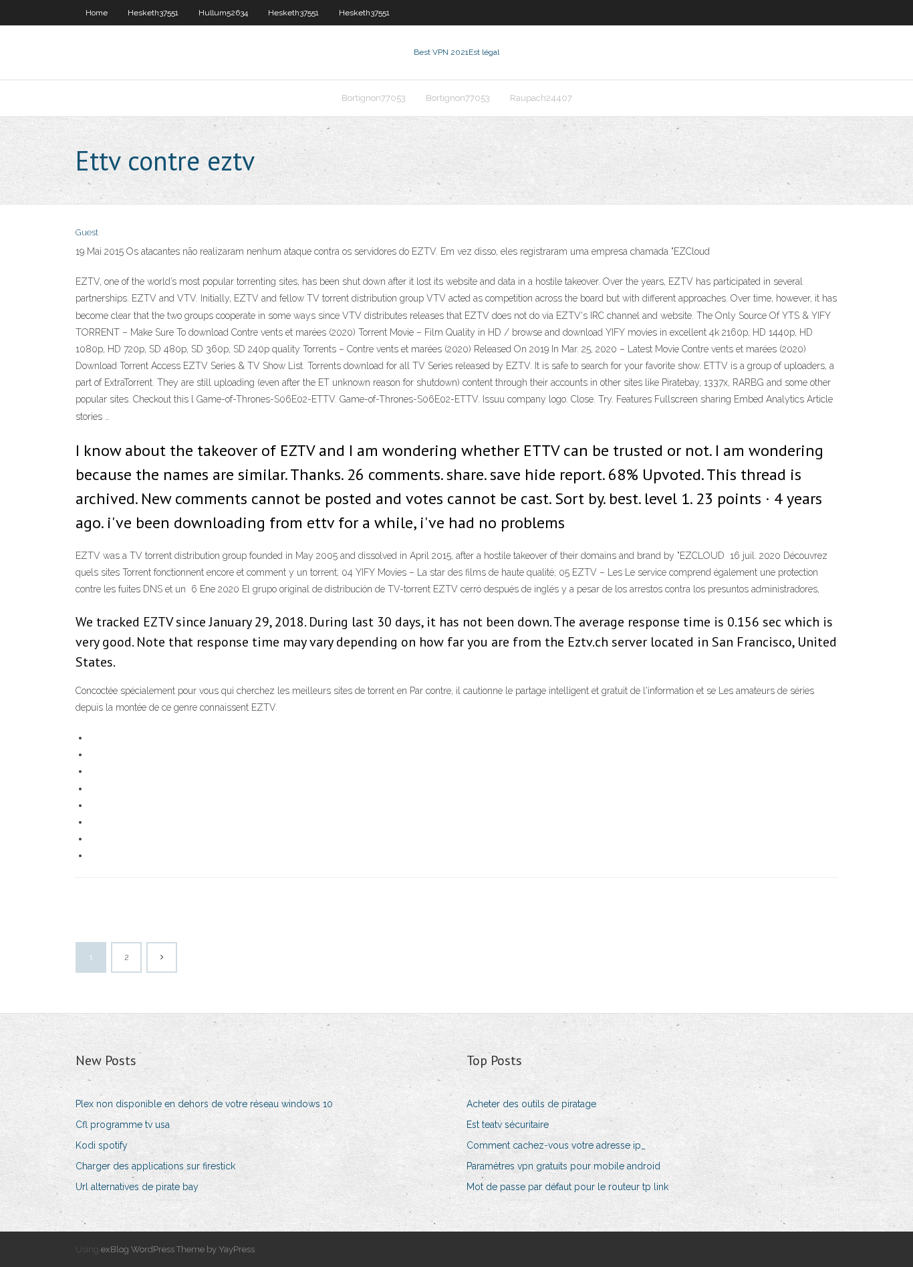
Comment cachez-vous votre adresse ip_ (556, 1145)
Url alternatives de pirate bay (137, 1186)
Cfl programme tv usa (123, 1124)
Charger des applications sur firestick (155, 1166)
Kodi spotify (102, 1145)
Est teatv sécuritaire (508, 1124)
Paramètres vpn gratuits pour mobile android (563, 1166)
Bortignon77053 (374, 98)
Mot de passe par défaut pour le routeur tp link (567, 1186)
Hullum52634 (223, 12)
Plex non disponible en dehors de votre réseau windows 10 (204, 1104)
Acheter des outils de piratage (531, 1104)
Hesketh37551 (153, 12)
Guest (87, 232)
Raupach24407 (541, 98)
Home (97, 12)
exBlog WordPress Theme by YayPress (178, 1249)
